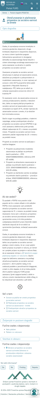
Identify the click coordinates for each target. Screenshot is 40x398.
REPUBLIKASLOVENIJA (10, 3)
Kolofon (4, 394)
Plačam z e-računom (14, 332)
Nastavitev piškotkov (16, 394)
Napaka (35, 367)
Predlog (22, 367)
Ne (12, 367)
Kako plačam (11, 329)
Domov (4, 13)
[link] (24, 3)
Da (3, 367)
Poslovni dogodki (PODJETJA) (19, 13)
